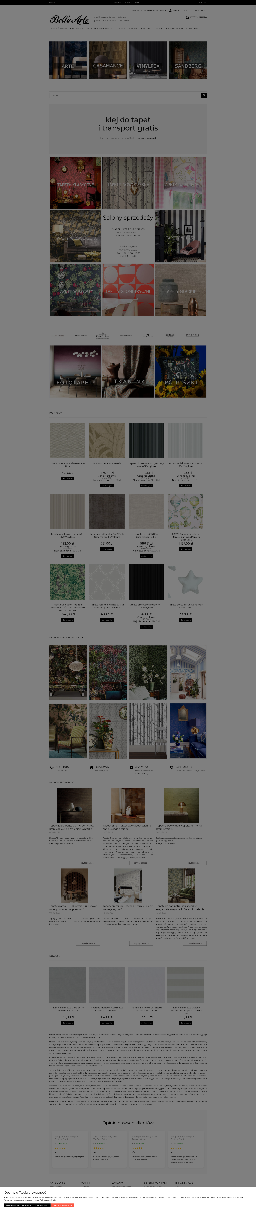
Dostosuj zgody (42, 1205)
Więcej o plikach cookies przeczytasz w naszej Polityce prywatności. (30, 1200)
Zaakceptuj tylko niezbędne (18, 1205)
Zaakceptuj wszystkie (62, 1205)
